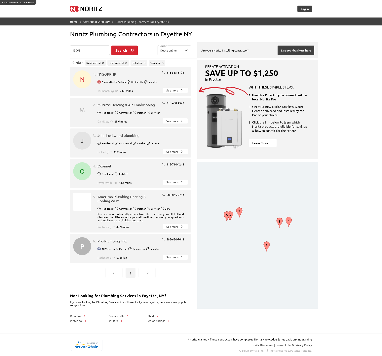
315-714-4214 (175, 164)
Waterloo (76, 320)
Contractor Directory (96, 21)
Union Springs (157, 320)
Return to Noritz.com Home (18, 2)
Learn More (260, 143)
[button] (174, 50)
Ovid (151, 316)
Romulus (76, 316)
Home (74, 21)
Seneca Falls (117, 316)
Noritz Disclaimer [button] (262, 345)
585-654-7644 (175, 239)
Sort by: (163, 46)
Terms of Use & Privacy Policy (293, 345)
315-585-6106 (175, 72)
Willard (114, 320)
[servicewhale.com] (86, 345)
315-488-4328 (175, 103)
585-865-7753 (175, 195)
